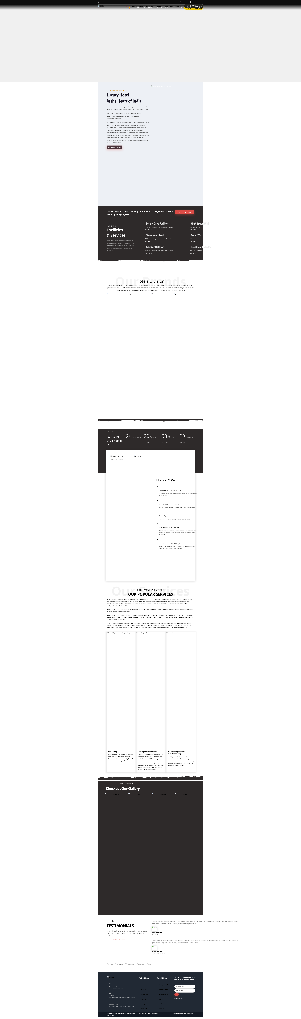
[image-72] (115, 852)
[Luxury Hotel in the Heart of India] (105, 6)
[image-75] (185, 852)
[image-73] (138, 852)
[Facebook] (176, 1003)
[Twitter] (187, 1003)
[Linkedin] (193, 1003)
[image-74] (162, 852)
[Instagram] (182, 1003)
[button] (193, 2)
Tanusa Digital (190, 1013)
